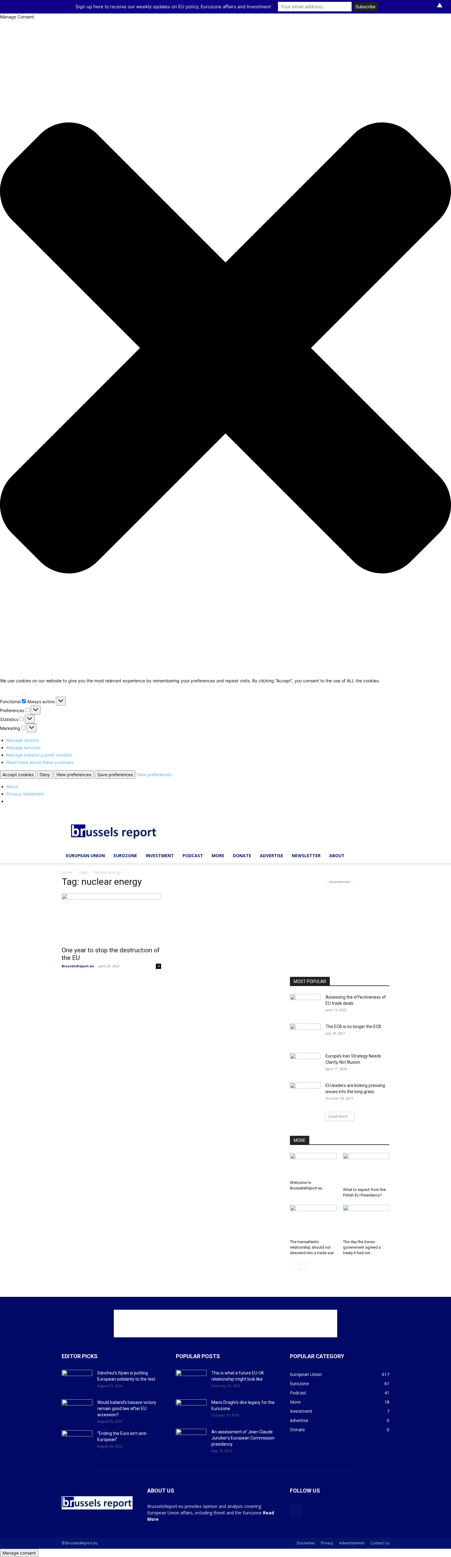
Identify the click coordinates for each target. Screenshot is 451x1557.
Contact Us (379, 1543)
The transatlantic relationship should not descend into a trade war (312, 1247)
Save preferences (115, 774)
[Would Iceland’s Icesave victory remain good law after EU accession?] (77, 1410)
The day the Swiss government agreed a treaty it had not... (362, 1247)
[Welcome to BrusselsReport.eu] (313, 1165)
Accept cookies (17, 774)
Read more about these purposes (39, 762)
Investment (160, 855)
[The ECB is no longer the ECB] (305, 1034)
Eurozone (125, 855)
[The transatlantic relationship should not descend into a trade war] (313, 1221)
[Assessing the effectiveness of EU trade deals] (305, 1005)
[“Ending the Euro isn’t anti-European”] (77, 1441)
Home (67, 872)
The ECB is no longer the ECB (353, 1026)
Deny (45, 774)
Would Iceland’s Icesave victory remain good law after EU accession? (126, 1408)
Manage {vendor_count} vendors (39, 754)
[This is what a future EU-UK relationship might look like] (191, 1380)
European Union (85, 855)
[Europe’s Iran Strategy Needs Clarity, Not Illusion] (305, 1063)
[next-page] (303, 1266)
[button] (225, 348)
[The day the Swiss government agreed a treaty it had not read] (366, 1221)
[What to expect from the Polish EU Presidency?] (366, 1169)
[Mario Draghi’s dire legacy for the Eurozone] (191, 1410)
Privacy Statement (25, 793)
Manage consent (19, 1552)
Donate (242, 855)
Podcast (193, 855)
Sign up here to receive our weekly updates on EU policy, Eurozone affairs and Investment (173, 7)
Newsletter (306, 855)
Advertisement (351, 1543)
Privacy (327, 1543)
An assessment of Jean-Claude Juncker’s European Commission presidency (243, 1438)
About (12, 786)
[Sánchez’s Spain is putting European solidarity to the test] (77, 1380)
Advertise (271, 855)
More (218, 855)
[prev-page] (294, 1266)
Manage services (23, 747)
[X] (296, 1511)
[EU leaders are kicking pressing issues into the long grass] (305, 1093)
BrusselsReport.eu (78, 966)
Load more (338, 1116)
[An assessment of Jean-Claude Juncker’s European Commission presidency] (191, 1439)
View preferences (73, 774)
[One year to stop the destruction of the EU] (111, 917)
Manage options (22, 740)
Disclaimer (306, 1543)
